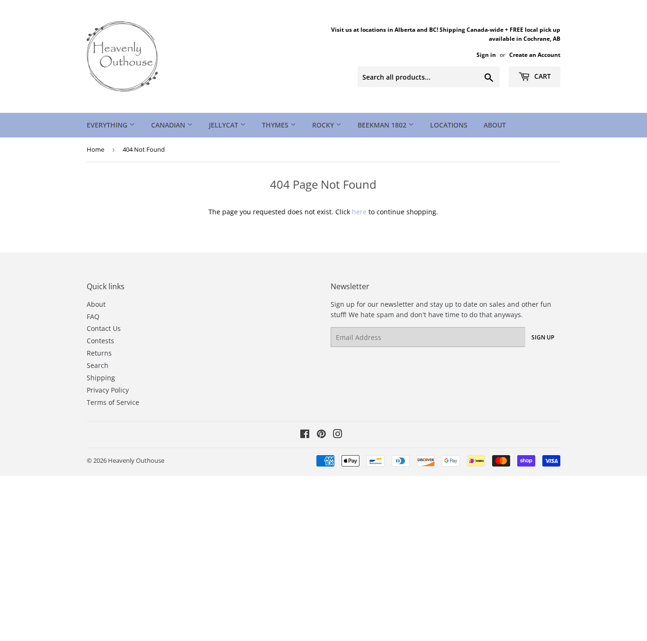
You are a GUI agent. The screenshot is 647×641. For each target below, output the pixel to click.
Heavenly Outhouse (136, 460)
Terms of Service (113, 402)
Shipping (101, 377)
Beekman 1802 (383, 124)
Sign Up (542, 337)
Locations (448, 124)
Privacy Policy (108, 389)
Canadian (169, 124)
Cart (541, 76)
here (359, 211)
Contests (100, 340)
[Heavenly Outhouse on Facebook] (305, 435)
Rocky (324, 124)
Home (95, 149)
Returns (99, 352)
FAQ (93, 316)
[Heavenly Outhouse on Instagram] (337, 435)
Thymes (276, 124)
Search (97, 365)
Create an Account (534, 54)
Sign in (486, 54)
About (495, 124)
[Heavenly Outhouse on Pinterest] (321, 435)
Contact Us (104, 328)
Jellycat (224, 124)
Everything (108, 124)
